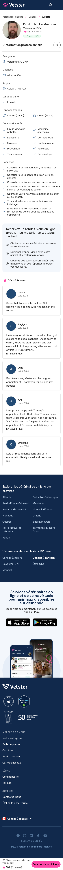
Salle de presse (11, 744)
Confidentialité (10, 776)
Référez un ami (11, 756)
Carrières (7, 750)
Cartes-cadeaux (11, 762)
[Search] (50, 5)
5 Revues (38, 32)
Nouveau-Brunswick (14, 509)
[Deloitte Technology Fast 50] (28, 717)
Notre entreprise (12, 738)
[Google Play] (45, 622)
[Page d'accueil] (13, 5)
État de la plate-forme (15, 803)
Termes (6, 782)
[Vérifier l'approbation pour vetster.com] (24, 701)
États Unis (38, 563)
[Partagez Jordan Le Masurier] (57, 45)
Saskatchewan (41, 521)
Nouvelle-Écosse (42, 509)
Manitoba (38, 503)
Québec (6, 521)
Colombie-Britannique (45, 497)
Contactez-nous (11, 796)
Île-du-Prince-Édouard (15, 503)
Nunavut (7, 515)
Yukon (6, 537)
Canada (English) (12, 557)
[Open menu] (57, 5)
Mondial (7, 570)
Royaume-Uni (10, 563)
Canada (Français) (44, 557)
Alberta (6, 497)
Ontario (37, 515)
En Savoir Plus (14, 353)
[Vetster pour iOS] (18, 622)
